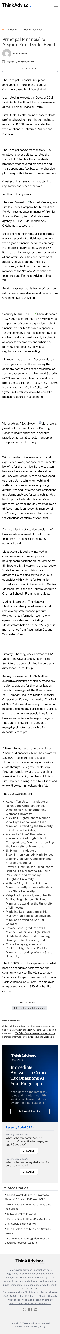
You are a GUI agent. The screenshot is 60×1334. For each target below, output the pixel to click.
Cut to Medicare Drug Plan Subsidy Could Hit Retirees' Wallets (27, 1240)
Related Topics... (29, 1002)
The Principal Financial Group (21, 80)
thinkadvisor (21, 53)
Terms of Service (23, 1326)
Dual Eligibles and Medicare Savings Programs (28, 1231)
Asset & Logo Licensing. (41, 1037)
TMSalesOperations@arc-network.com (35, 1033)
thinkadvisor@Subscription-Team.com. (30, 1303)
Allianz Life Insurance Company (22, 748)
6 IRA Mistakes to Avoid (21, 1214)
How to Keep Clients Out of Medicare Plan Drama (28, 1206)
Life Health (12, 29)
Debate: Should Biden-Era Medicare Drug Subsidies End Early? (27, 1221)
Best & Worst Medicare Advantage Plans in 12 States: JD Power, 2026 (27, 1197)
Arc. (29, 1323)
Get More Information (30, 1111)
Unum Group (24, 668)
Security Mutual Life (15, 314)
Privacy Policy (38, 1326)
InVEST (42, 539)
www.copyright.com (22, 1030)
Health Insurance (33, 29)
